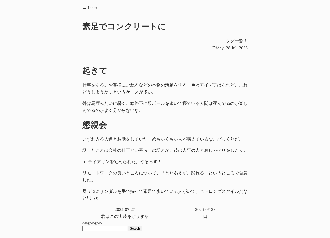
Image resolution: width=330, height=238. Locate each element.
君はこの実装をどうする (125, 213)
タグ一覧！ (237, 40)
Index (93, 7)
